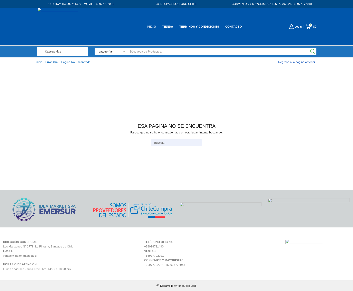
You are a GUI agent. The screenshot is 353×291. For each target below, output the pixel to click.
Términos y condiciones (199, 26)
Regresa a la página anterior (296, 62)
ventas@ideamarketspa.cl (20, 255)
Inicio (151, 26)
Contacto (233, 26)
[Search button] (312, 51)
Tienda (167, 26)
